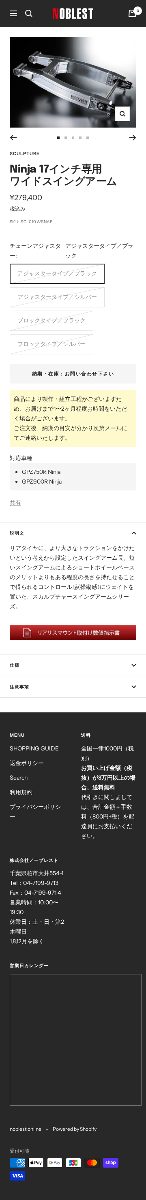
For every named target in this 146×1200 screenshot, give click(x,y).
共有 (15, 502)
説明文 (17, 533)
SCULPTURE (25, 153)
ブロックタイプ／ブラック (51, 320)
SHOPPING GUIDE (34, 748)
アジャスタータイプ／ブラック (57, 273)
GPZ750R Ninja (41, 471)
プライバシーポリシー (35, 811)
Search (19, 777)
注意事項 (19, 687)
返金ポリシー (27, 763)
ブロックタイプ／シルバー (51, 343)
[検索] (28, 13)
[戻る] (13, 138)
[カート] (132, 13)
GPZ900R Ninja (42, 481)
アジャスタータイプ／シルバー (57, 297)
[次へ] (132, 138)
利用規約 (21, 792)
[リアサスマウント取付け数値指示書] (73, 633)
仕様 (14, 665)
